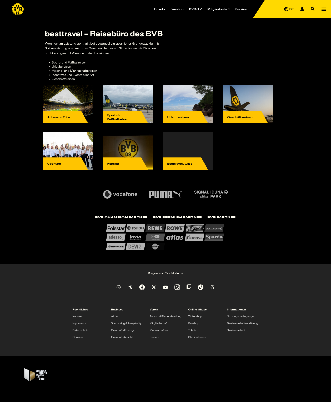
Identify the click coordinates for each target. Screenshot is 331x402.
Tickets (159, 9)
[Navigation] (323, 9)
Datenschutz (80, 330)
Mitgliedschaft (218, 9)
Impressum (79, 323)
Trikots (192, 330)
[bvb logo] (18, 9)
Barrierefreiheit (236, 330)
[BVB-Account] (302, 9)
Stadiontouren (197, 337)
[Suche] (313, 9)
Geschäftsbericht (122, 337)
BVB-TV (195, 9)
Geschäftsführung (122, 330)
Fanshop (176, 9)
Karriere (154, 337)
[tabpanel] (165, 237)
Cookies (77, 337)
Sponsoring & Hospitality (126, 323)
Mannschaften (159, 330)
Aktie (114, 316)
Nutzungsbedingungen (241, 316)
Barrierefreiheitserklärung (242, 323)
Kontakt (77, 316)
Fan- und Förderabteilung (165, 316)
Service (241, 9)
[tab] (121, 218)
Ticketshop (195, 316)
